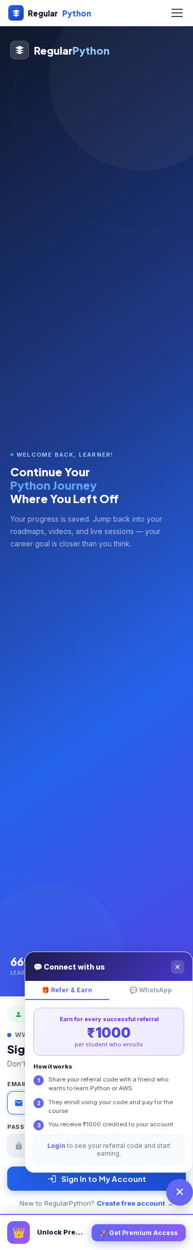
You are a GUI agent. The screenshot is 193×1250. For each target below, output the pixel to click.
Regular (59, 13)
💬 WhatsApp (151, 990)
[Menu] (177, 13)
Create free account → (135, 1203)
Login (56, 1145)
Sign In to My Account (103, 1179)
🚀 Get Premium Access (139, 1233)
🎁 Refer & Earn (67, 990)
